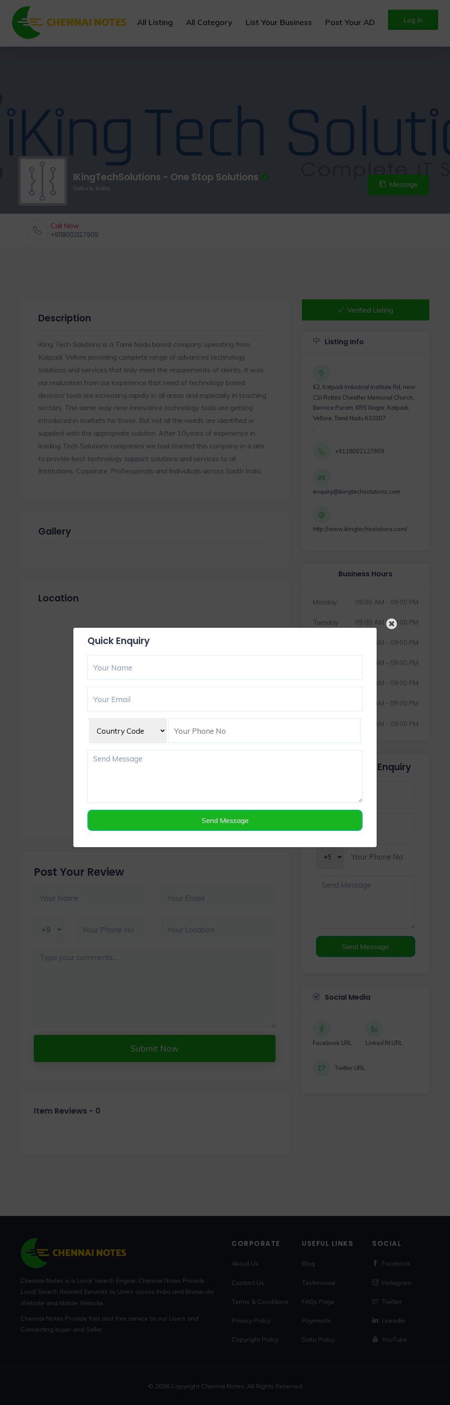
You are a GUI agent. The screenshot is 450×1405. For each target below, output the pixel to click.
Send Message (225, 820)
